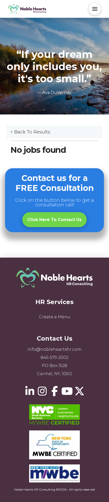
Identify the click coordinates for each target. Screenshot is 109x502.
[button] (95, 9)
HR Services (54, 302)
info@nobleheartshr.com (54, 349)
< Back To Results (30, 132)
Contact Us (54, 338)
